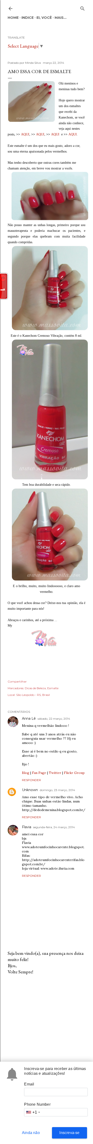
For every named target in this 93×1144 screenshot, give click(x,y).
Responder (31, 780)
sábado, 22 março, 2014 (54, 718)
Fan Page (39, 773)
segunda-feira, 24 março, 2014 (54, 827)
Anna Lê (29, 718)
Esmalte (52, 688)
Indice (27, 17)
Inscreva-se (69, 1133)
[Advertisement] (46, 1016)
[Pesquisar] (82, 7)
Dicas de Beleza (35, 688)
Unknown (30, 790)
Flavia (26, 827)
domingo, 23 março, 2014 (57, 790)
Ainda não (31, 1133)
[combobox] (32, 1112)
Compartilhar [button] (17, 681)
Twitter (55, 773)
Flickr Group (74, 773)
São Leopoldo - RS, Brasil (33, 695)
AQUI (25, 134)
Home (13, 17)
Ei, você (44, 17)
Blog (25, 773)
